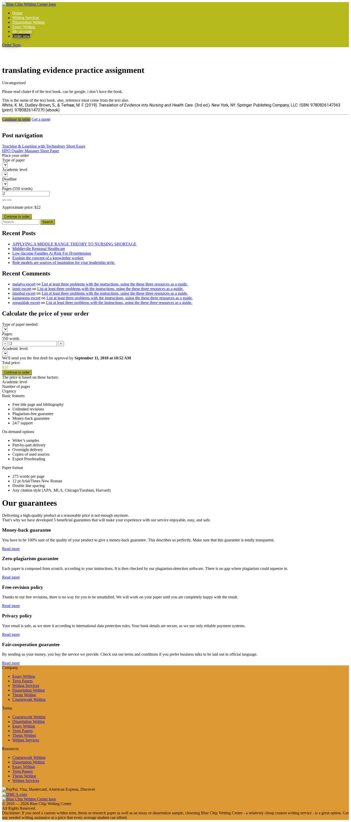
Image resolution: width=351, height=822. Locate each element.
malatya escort (23, 284)
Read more (11, 549)
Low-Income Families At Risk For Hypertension (51, 253)
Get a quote (41, 119)
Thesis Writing (24, 695)
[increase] (4, 200)
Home (17, 13)
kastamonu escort (26, 298)
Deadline (9, 179)
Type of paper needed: (20, 324)
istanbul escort (23, 293)
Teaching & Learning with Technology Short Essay (44, 146)
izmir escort (21, 288)
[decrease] (9, 200)
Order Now (11, 45)
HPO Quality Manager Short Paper (30, 151)
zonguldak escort (26, 302)
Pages (7, 188)
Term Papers (22, 681)
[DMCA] (14, 794)
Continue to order (16, 119)
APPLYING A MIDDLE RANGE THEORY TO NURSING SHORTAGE (74, 244)
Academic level (14, 169)
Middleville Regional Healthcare (38, 248)
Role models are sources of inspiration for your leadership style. (63, 262)
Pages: (7, 334)
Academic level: (15, 348)
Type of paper (13, 160)
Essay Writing (23, 27)
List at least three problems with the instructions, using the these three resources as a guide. (115, 284)
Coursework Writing (28, 699)
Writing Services (25, 17)
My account (22, 31)
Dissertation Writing (28, 22)
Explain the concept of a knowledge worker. (48, 258)
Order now (21, 36)
